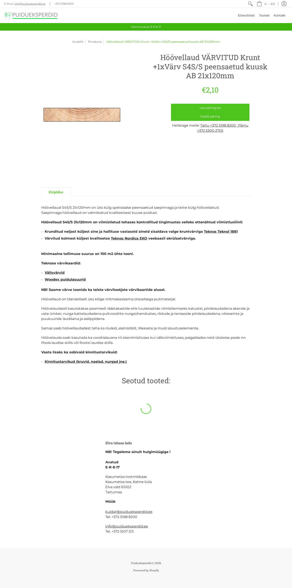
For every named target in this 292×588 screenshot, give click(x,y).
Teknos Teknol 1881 (221, 232)
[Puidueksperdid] (31, 15)
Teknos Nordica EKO (129, 238)
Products (95, 42)
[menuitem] (250, 3)
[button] (266, 3)
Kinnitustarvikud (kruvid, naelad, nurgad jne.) (86, 362)
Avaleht (78, 42)
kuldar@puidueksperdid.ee (128, 512)
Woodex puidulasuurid (65, 279)
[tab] (56, 192)
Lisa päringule (210, 108)
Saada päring (210, 116)
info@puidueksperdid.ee (30, 3)
